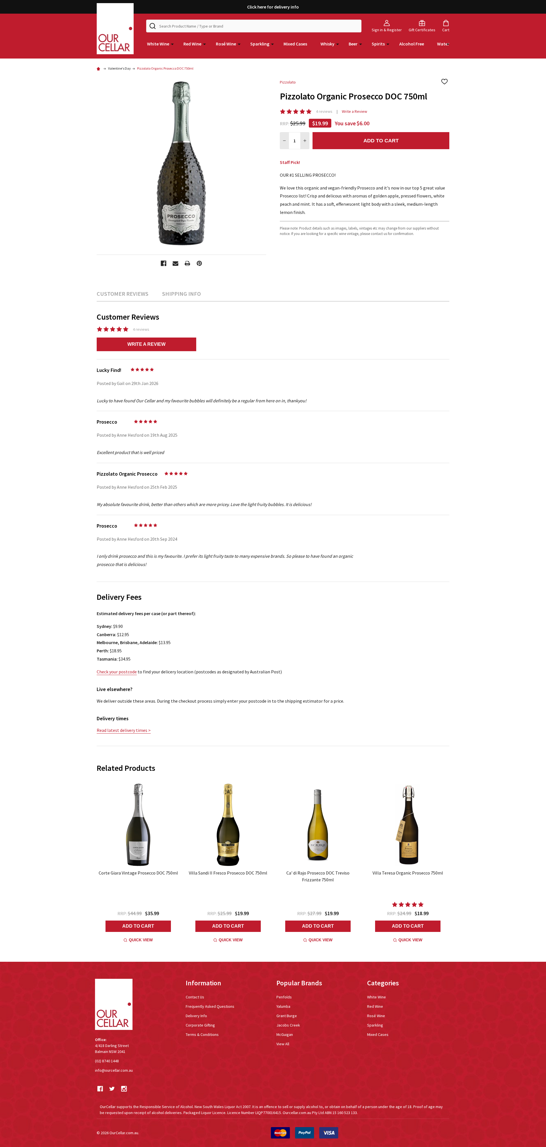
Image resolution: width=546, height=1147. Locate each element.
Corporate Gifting (200, 1025)
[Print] (187, 263)
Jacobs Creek (288, 1025)
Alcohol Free (411, 44)
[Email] (175, 263)
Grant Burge (286, 1015)
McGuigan (284, 1034)
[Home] (99, 68)
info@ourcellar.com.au (114, 1070)
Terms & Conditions (202, 1034)
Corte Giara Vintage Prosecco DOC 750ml (138, 873)
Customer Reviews (122, 293)
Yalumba (283, 1006)
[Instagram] (124, 1089)
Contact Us (195, 997)
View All (282, 1043)
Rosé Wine (226, 44)
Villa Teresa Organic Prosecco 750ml (408, 873)
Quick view (141, 940)
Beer (353, 44)
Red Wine (192, 44)
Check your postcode (117, 672)
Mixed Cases (295, 44)
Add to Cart (381, 140)
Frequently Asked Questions (210, 1006)
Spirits (378, 44)
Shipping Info (181, 293)
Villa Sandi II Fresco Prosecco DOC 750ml (228, 873)
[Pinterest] (199, 263)
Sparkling (259, 44)
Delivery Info (196, 1015)
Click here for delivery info (273, 7)
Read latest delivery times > (124, 730)
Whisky (327, 44)
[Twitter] (112, 1089)
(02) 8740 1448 (107, 1060)
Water (443, 44)
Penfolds (284, 997)
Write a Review (354, 111)
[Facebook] (163, 263)
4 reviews (324, 111)
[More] (172, 43)
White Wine (158, 44)
